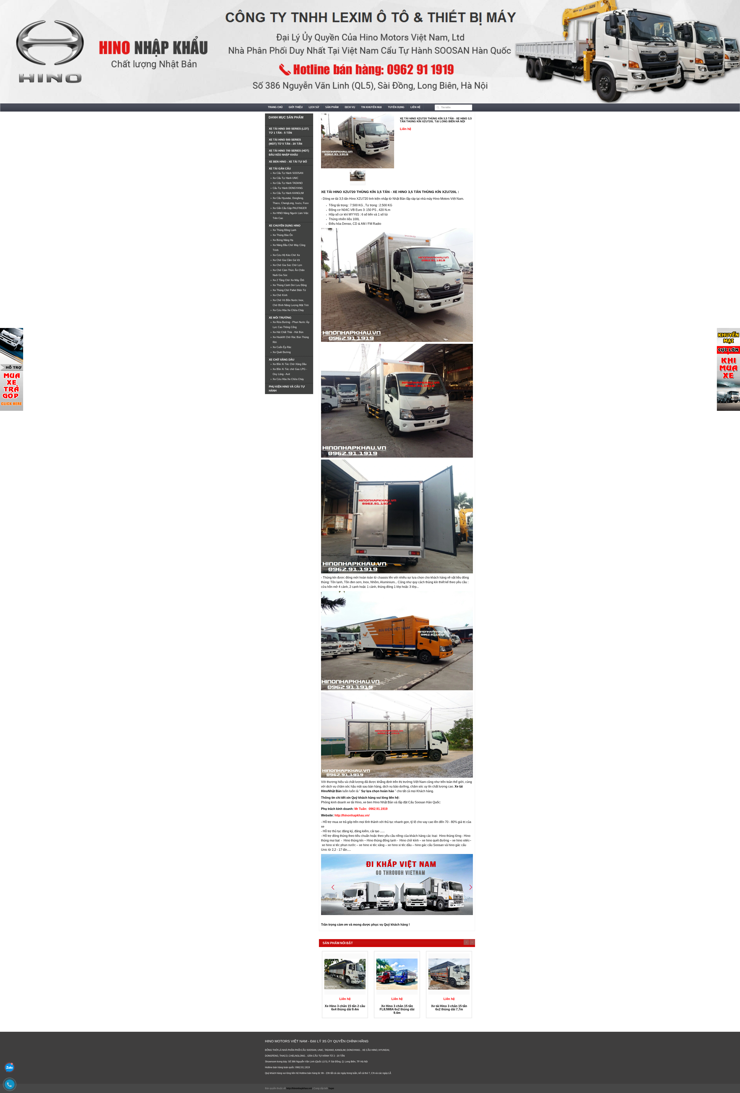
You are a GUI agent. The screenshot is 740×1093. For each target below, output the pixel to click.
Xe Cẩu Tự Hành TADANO (288, 183)
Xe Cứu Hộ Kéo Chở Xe (286, 255)
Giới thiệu (296, 107)
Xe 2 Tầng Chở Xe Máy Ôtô (288, 280)
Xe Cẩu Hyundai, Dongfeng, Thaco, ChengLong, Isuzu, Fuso (291, 201)
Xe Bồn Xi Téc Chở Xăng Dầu (289, 364)
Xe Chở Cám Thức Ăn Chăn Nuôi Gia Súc (288, 273)
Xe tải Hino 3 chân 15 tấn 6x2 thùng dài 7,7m (449, 1007)
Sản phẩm (332, 107)
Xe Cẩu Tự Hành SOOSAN (288, 173)
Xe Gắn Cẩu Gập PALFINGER (290, 208)
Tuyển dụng (396, 107)
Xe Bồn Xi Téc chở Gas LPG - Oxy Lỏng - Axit (290, 372)
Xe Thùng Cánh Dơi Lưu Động (290, 285)
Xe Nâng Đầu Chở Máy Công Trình (289, 248)
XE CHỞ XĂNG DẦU (281, 359)
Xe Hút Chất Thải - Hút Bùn (288, 332)
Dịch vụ (350, 107)
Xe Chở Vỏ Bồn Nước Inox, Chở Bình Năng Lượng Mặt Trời (291, 303)
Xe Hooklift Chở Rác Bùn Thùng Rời (291, 340)
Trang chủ (275, 107)
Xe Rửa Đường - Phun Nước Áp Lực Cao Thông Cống (291, 325)
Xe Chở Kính (280, 295)
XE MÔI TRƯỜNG (280, 317)
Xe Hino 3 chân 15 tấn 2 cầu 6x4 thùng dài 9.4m (345, 1007)
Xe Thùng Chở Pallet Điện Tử (289, 290)
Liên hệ (415, 107)
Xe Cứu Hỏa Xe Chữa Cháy (288, 310)
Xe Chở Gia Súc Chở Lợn (287, 265)
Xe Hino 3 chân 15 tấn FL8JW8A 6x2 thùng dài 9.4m (397, 1009)
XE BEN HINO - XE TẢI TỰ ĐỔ (288, 161)
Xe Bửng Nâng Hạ (283, 240)
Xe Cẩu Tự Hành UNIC (285, 178)
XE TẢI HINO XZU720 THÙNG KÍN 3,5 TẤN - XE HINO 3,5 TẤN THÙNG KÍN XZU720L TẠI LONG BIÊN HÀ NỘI (436, 120)
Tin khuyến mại (371, 107)
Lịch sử (314, 107)
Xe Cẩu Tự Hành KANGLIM (288, 193)
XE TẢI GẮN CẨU (280, 168)
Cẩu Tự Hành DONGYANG (288, 188)
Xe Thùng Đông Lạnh (284, 230)
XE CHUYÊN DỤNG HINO (284, 225)
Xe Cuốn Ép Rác (282, 347)
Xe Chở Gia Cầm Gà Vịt (286, 260)
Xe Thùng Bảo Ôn (283, 235)
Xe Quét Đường (282, 352)
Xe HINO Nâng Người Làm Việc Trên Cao (291, 216)
